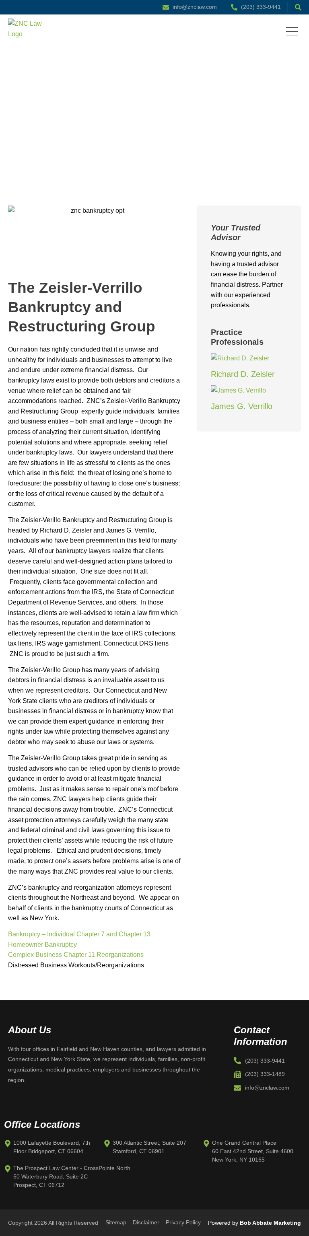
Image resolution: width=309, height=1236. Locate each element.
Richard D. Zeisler (243, 374)
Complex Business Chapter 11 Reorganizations (76, 954)
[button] (292, 32)
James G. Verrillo (241, 406)
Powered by (254, 1223)
